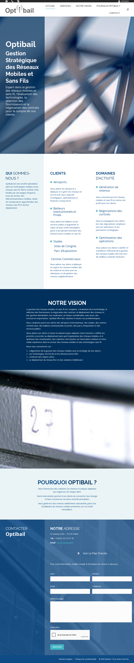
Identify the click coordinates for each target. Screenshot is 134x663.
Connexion (125, 1)
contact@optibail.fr (65, 542)
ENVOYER (57, 647)
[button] (92, 553)
